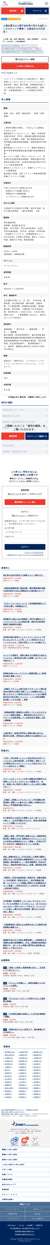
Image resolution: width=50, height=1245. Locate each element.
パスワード (9, 537)
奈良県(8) (37, 1064)
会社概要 (30, 1225)
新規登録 (13, 11)
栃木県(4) (8, 1076)
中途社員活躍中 (22, 49)
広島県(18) (9, 1061)
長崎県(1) (37, 1088)
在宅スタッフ (37, 1209)
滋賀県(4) (37, 1073)
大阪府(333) (23, 1052)
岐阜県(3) (37, 1076)
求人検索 (5, 5)
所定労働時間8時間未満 (9, 52)
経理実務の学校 (12, 1214)
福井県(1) (22, 1094)
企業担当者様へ (8, 1199)
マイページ (37, 11)
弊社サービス (14, 494)
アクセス (21, 1225)
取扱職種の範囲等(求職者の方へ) (25, 1231)
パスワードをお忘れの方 (33, 552)
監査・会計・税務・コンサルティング (12, 1112)
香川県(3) (22, 1076)
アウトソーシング (12, 1218)
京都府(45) (9, 1058)
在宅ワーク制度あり (35, 49)
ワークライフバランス (30, 46)
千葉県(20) (38, 1058)
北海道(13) (38, 1061)
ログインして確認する (37, 436)
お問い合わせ (12, 1225)
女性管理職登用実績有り (9, 49)
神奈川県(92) (10, 1055)
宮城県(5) (22, 1073)
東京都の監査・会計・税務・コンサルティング (15, 1114)
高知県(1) (8, 1091)
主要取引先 (39, 1225)
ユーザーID (9, 528)
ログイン (25, 547)
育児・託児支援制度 (23, 52)
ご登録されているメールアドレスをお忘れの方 (24, 555)
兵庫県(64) (23, 1055)
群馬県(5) (8, 1073)
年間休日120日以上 (37, 52)
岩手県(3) (37, 1079)
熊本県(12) (9, 1064)
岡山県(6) (37, 1067)
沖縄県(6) (22, 1067)
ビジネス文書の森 (37, 1218)
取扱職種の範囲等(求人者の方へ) (25, 1234)
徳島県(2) (22, 1085)
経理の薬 (37, 1214)
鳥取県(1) (37, 1091)
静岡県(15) (23, 1061)
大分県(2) (22, 1082)
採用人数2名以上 (7, 46)
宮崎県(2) (8, 1082)
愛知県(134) (38, 1052)
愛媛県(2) (8, 1085)
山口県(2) (37, 1085)
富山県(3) (22, 1079)
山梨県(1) (8, 1094)
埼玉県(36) (23, 1058)
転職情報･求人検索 (32, 1109)
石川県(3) (8, 1079)
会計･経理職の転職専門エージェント (12, 1109)
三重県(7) (8, 1067)
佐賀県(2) (37, 1082)
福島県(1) (37, 1094)
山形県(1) (8, 1097)
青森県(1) (37, 1097)
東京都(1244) (10, 1052)
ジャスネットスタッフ (12, 1209)
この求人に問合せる (25, 66)
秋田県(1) (22, 1097)
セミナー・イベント (10, 1194)
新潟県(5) (37, 1070)
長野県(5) (22, 1070)
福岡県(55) (38, 1055)
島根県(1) (22, 1091)
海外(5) (7, 1070)
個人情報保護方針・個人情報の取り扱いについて (25, 1228)
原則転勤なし (18, 46)
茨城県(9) (22, 1064)
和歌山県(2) (9, 1088)
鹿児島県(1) (23, 1088)
